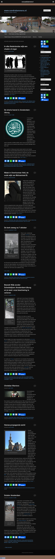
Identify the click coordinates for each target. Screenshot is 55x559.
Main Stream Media (25, 377)
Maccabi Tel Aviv (24, 541)
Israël (21, 277)
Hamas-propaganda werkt (14, 425)
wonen (30, 378)
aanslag (27, 234)
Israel (17, 278)
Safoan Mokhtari (22, 520)
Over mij (34, 37)
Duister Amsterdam (12, 495)
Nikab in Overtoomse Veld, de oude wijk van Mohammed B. (45, 64)
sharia (34, 101)
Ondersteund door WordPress (27, 552)
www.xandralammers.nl (15, 10)
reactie (11, 379)
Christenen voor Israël (12, 418)
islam (28, 101)
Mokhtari (6, 542)
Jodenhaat (15, 541)
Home (6, 34)
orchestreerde (27, 514)
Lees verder (12, 94)
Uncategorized (7, 102)
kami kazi (19, 541)
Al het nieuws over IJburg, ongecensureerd (17, 34)
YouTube (40, 37)
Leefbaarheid (29, 163)
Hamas (15, 277)
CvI (17, 418)
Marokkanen (30, 541)
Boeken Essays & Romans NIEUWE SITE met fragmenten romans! (18, 37)
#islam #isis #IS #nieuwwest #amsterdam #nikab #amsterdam (20, 220)
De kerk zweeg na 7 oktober (15, 227)
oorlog (23, 277)
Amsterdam (11, 101)
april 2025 (26, 367)
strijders (9, 542)
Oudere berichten (8, 547)
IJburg (22, 163)
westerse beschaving (14, 102)
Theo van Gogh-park (26, 327)
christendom (23, 101)
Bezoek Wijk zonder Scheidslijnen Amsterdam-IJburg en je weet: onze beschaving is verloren (45, 73)
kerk (19, 278)
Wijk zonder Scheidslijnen (23, 378)
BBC (5, 474)
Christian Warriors (11, 385)
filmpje (12, 359)
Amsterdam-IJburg (17, 101)
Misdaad (30, 101)
